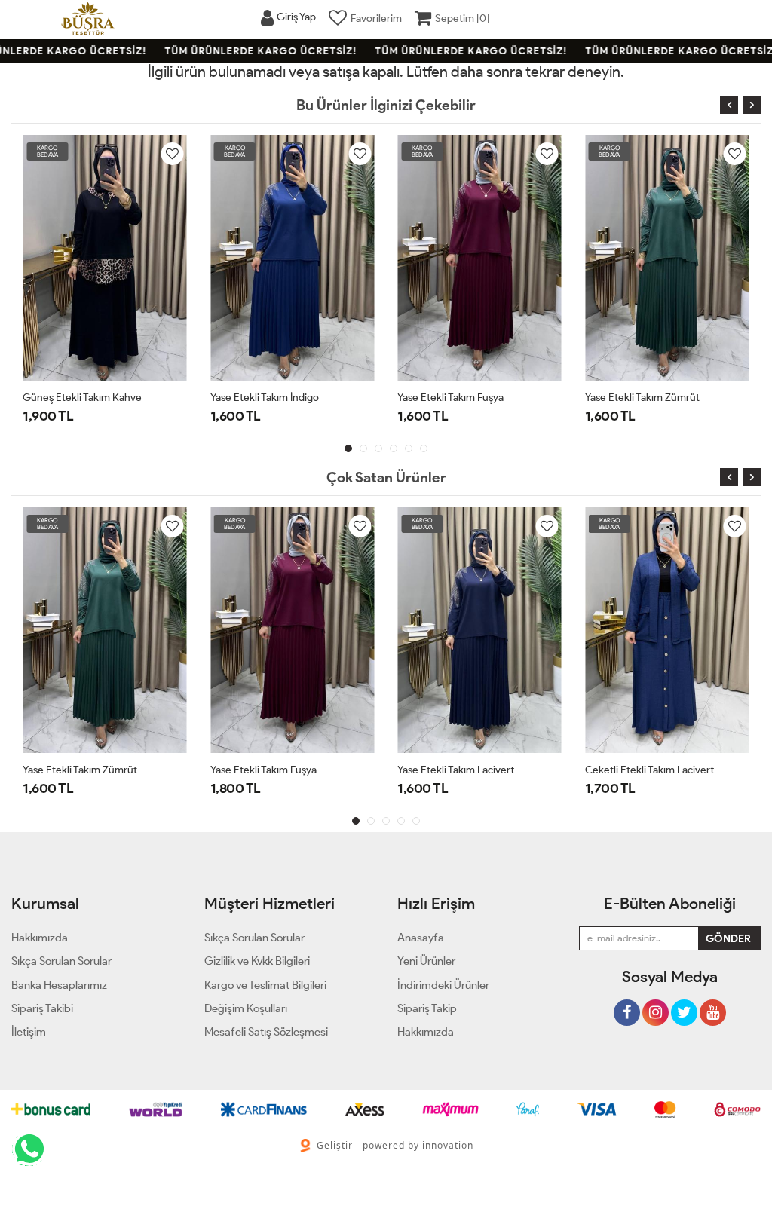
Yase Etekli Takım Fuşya (450, 397)
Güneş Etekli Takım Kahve (82, 397)
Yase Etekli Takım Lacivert (455, 770)
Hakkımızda (425, 1032)
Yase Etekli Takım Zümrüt (642, 397)
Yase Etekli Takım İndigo (264, 397)
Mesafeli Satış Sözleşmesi (266, 1032)
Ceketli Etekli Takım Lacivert (649, 770)
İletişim (28, 1032)
